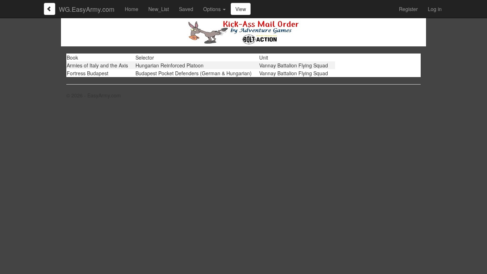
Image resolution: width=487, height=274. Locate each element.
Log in (435, 8)
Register (408, 8)
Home (131, 8)
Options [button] (212, 8)
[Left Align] (49, 9)
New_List (158, 8)
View (240, 8)
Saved (186, 8)
